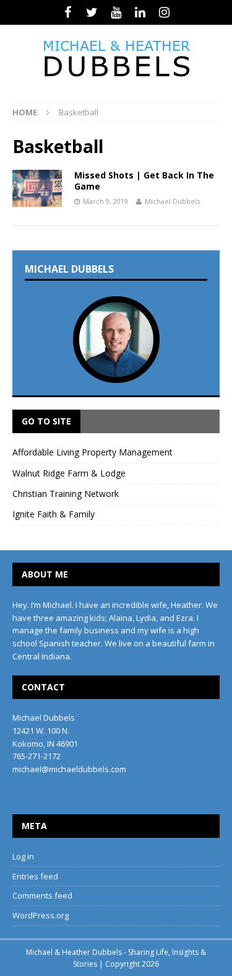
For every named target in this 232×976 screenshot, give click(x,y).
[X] (92, 12)
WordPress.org (40, 915)
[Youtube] (116, 12)
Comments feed (42, 895)
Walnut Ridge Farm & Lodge (69, 473)
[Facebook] (68, 12)
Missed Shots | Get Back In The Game (144, 180)
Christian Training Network (65, 493)
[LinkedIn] (140, 12)
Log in (23, 856)
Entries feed (35, 876)
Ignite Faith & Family (53, 514)
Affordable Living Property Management (92, 452)
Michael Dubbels (172, 201)
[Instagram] (164, 12)
